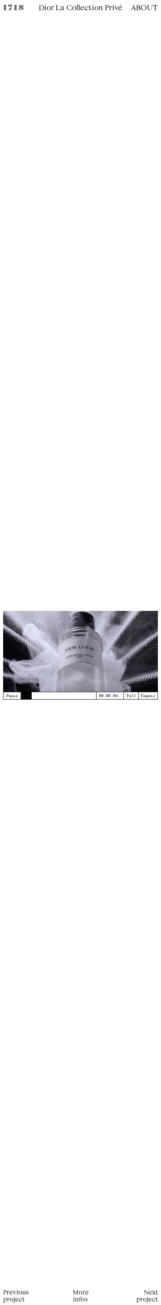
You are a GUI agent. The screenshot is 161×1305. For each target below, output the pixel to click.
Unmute (148, 695)
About (144, 7)
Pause (12, 695)
